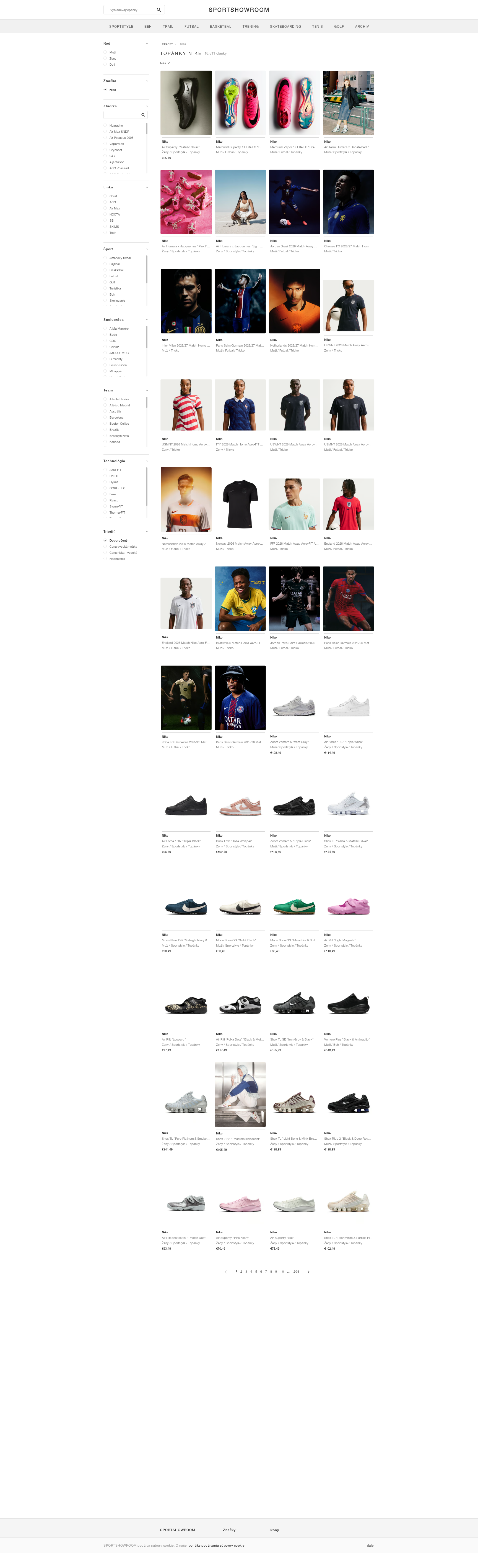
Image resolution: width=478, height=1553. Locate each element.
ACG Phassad (119, 168)
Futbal (114, 276)
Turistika (115, 288)
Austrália (115, 411)
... (288, 1271)
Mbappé (115, 371)
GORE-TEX (117, 488)
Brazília (114, 429)
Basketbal (116, 270)
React (114, 500)
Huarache (116, 125)
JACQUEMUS (119, 353)
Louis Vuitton (118, 365)
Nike (113, 90)
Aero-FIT (115, 469)
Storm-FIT (116, 506)
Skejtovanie (117, 300)
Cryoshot (116, 150)
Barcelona (116, 417)
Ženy (113, 58)
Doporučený (119, 540)
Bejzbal (114, 264)
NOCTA (115, 214)
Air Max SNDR (119, 131)
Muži (113, 52)
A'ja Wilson (117, 162)
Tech (113, 232)
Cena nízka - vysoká (123, 552)
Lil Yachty (116, 359)
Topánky (166, 43)
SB (112, 220)
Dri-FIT (114, 476)
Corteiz (114, 346)
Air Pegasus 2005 (121, 137)
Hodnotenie (117, 558)
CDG (113, 340)
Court (113, 196)
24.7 (112, 156)
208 (296, 1271)
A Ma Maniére (119, 328)
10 (282, 1271)
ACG (113, 202)
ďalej (371, 1545)
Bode (113, 334)
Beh (112, 294)
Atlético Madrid (120, 405)
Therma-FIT (117, 512)
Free (113, 494)
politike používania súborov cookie (217, 1545)
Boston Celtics (119, 423)
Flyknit (114, 482)
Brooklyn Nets (119, 435)
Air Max (115, 208)
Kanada (115, 442)
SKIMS (114, 226)
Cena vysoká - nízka (123, 546)
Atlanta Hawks (119, 399)
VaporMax (117, 143)
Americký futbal (120, 258)
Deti (112, 64)
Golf (112, 282)
